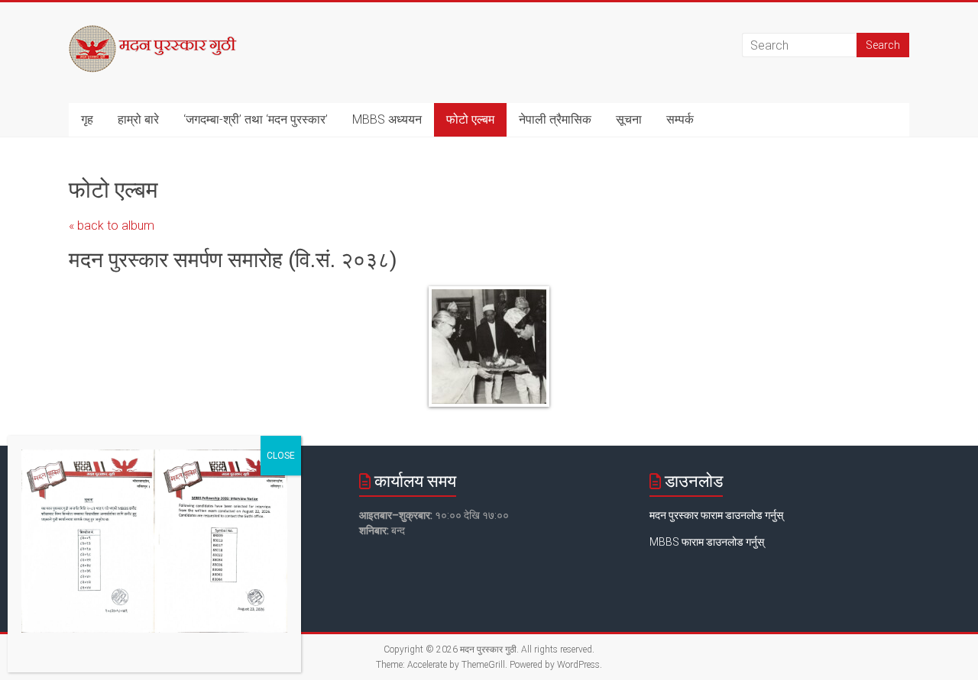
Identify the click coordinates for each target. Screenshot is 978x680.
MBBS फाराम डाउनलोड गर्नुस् (706, 542)
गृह (87, 119)
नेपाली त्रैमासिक (555, 119)
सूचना (629, 119)
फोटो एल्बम (470, 119)
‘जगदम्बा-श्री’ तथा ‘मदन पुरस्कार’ (255, 119)
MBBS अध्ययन (387, 119)
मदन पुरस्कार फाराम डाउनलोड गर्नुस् (716, 515)
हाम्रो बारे (138, 119)
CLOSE (281, 455)
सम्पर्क (680, 119)
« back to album (111, 225)
